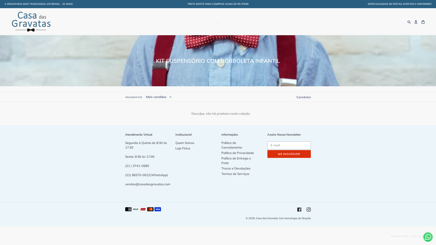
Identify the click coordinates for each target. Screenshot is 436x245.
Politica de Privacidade (237, 153)
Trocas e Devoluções (236, 168)
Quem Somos (184, 143)
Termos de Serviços (235, 174)
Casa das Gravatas (267, 218)
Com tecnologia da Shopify (295, 218)
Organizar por (133, 97)
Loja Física (182, 148)
